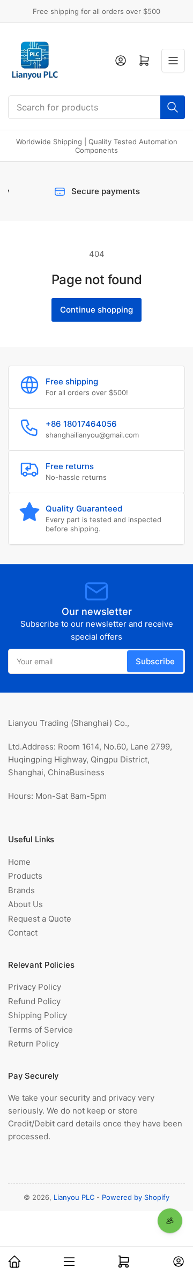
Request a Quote (39, 919)
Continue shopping (96, 310)
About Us (25, 904)
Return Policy (33, 1043)
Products (25, 876)
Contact (23, 933)
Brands (21, 890)
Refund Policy (34, 1001)
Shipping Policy (37, 1015)
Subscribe (155, 661)
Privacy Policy (34, 987)
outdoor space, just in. (126, 1225)
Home (19, 862)
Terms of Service (40, 1030)
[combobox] (96, 107)
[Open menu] (173, 60)
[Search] (172, 107)
